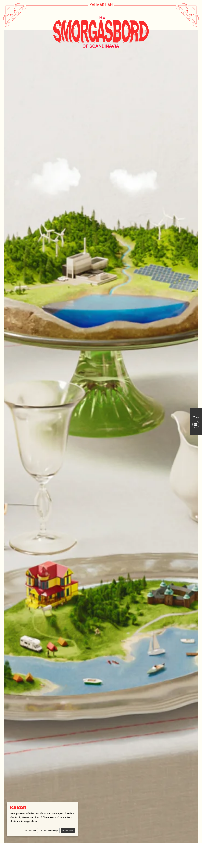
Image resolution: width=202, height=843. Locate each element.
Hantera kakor (30, 830)
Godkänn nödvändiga (49, 830)
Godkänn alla (68, 830)
